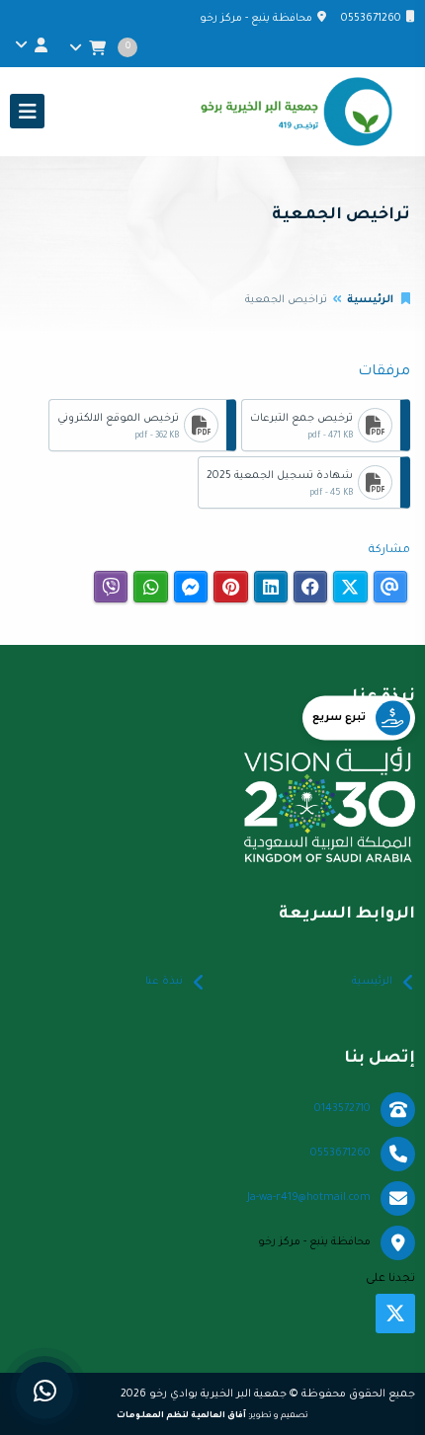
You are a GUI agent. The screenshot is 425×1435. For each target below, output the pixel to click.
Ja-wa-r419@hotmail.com (309, 1198)
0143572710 (342, 1109)
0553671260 (371, 19)
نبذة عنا (164, 982)
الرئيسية (370, 300)
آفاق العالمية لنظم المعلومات (181, 1415)
